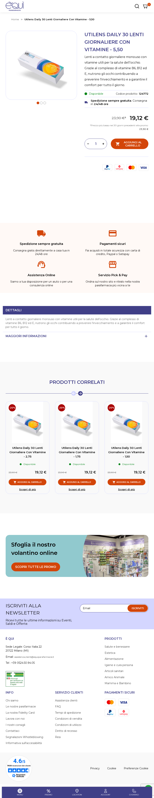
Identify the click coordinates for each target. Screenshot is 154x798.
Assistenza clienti (66, 700)
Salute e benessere (117, 646)
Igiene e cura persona (119, 665)
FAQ (58, 706)
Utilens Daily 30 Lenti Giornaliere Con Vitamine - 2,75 (27, 452)
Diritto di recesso (66, 731)
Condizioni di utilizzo (68, 725)
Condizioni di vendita (68, 718)
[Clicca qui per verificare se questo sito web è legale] (15, 678)
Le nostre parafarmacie (21, 706)
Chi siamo (12, 700)
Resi (58, 737)
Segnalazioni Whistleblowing (24, 737)
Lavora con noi (15, 718)
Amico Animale (115, 677)
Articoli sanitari (114, 671)
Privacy (95, 768)
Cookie (111, 768)
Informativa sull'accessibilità (24, 743)
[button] (38, 102)
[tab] (77, 310)
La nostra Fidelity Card (20, 712)
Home (15, 19)
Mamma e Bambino (118, 683)
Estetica (110, 653)
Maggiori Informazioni (26, 336)
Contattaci (12, 731)
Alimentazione (114, 659)
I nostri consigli (15, 725)
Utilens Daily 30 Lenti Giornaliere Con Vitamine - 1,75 (77, 452)
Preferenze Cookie (136, 768)
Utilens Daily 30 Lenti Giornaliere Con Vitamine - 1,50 (126, 452)
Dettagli (14, 310)
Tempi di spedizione (68, 712)
